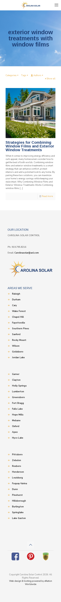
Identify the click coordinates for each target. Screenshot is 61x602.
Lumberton (18, 391)
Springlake (18, 512)
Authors (37, 75)
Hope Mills (17, 414)
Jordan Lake (18, 357)
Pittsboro (17, 454)
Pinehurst (17, 495)
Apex (15, 432)
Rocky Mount (19, 340)
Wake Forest (19, 311)
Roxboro (16, 466)
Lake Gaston (19, 518)
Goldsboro (17, 351)
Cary (14, 305)
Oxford (15, 426)
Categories (11, 75)
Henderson (18, 471)
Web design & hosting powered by (26, 581)
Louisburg (17, 477)
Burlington (18, 506)
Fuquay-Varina (19, 483)
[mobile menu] (56, 5)
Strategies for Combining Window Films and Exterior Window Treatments (30, 146)
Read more (47, 196)
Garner (15, 374)
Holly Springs (19, 385)
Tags (23, 75)
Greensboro (18, 397)
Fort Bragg (18, 403)
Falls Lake (17, 408)
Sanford (16, 334)
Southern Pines (20, 328)
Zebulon (16, 460)
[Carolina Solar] (30, 5)
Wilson (15, 345)
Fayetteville (18, 322)
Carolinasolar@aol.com (26, 252)
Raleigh (16, 293)
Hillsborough (19, 500)
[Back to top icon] (30, 545)
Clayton (16, 380)
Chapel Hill (18, 317)
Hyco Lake (17, 437)
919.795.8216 (19, 247)
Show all (51, 78)
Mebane (16, 420)
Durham (16, 299)
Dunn (15, 489)
